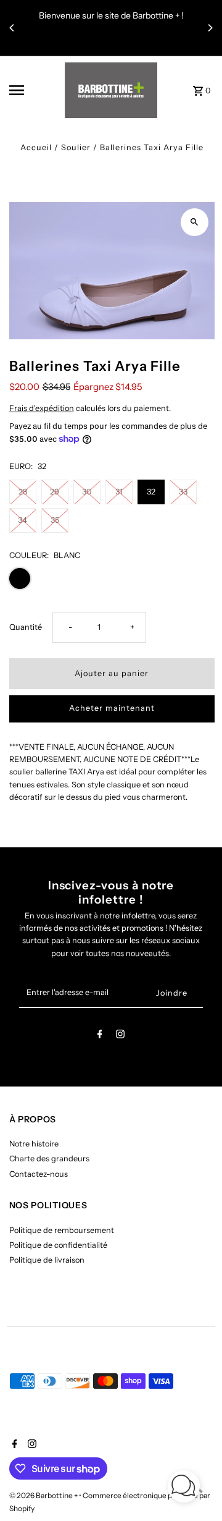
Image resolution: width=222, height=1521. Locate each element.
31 (119, 491)
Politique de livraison (46, 1260)
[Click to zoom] (194, 222)
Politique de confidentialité (58, 1245)
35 (55, 520)
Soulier (76, 147)
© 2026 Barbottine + (44, 1495)
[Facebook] (99, 1036)
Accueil (36, 147)
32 (151, 491)
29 (54, 491)
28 (22, 491)
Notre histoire (34, 1143)
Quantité (25, 627)
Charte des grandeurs (49, 1158)
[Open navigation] (33, 90)
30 (86, 491)
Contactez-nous (38, 1174)
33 (183, 491)
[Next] (209, 28)
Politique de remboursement (61, 1230)
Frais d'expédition (41, 408)
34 (22, 520)
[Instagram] (120, 1036)
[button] (184, 1488)
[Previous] (12, 28)
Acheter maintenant (112, 708)
